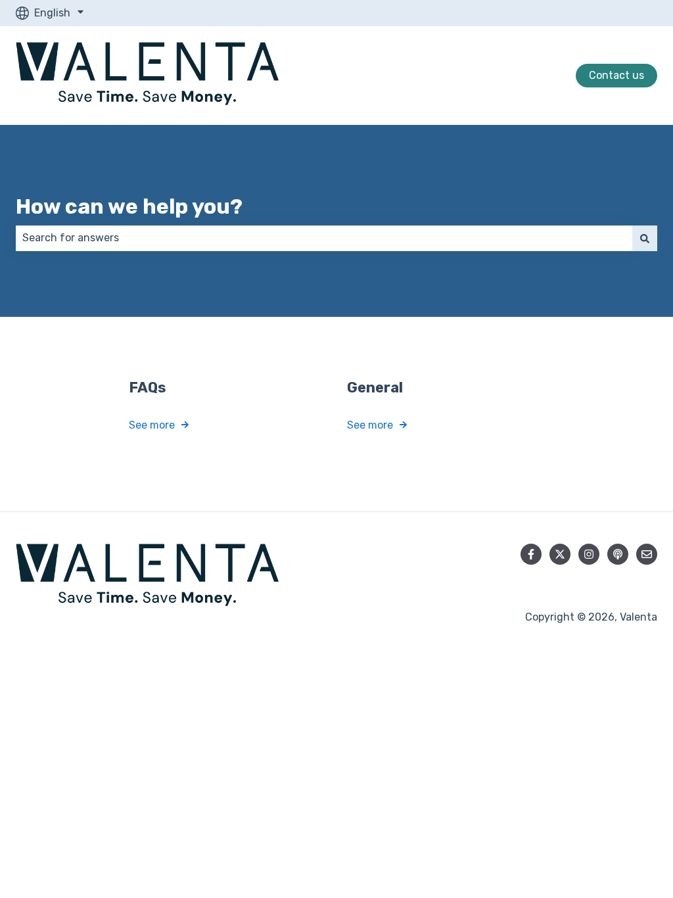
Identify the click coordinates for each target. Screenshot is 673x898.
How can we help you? (129, 206)
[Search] (644, 237)
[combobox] (324, 237)
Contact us (616, 75)
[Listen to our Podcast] (617, 554)
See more (152, 425)
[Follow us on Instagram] (588, 554)
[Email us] (646, 554)
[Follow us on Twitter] (559, 554)
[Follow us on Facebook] (531, 554)
